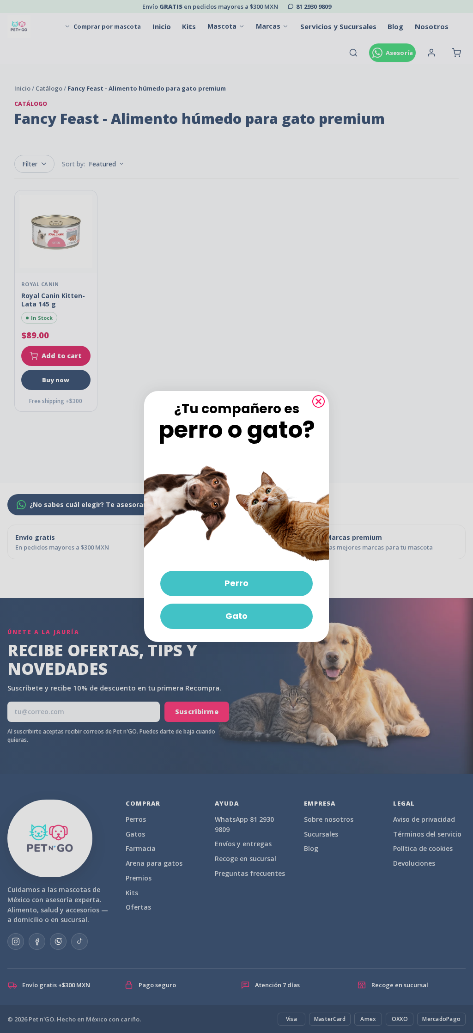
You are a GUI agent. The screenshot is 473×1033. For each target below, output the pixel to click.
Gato (236, 616)
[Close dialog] (318, 401)
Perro (236, 583)
